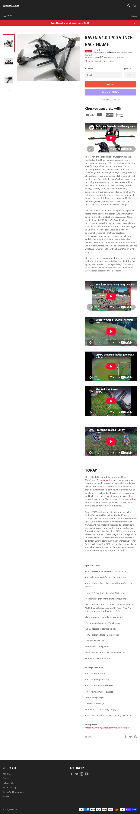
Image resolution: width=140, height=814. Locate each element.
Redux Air (13, 810)
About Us (7, 773)
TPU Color (89, 68)
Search (6, 796)
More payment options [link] (110, 99)
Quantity (127, 68)
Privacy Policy (9, 787)
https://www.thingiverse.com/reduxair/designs (107, 727)
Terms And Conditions (13, 791)
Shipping (89, 61)
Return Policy (9, 782)
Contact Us (8, 778)
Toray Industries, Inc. (106, 480)
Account (134, 16)
